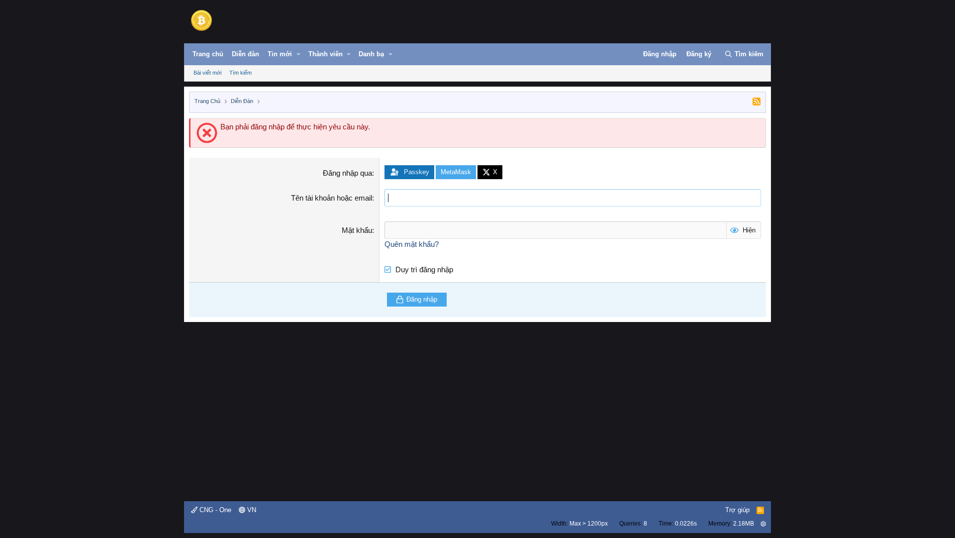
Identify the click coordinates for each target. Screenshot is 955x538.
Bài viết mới (207, 73)
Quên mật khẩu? (411, 244)
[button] (298, 54)
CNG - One (214, 510)
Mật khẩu (357, 230)
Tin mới (280, 54)
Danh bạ (371, 54)
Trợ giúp (737, 510)
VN (250, 510)
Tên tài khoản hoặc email (331, 198)
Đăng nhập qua (347, 173)
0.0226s (686, 523)
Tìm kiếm (240, 73)
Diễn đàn (245, 54)
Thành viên (325, 54)
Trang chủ (207, 54)
